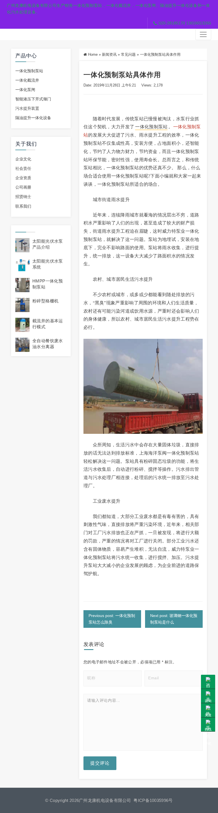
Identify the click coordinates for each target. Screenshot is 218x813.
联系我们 (23, 206)
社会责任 (23, 168)
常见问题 (128, 54)
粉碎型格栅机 (45, 300)
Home (93, 54)
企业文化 (23, 159)
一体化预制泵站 (29, 71)
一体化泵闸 (25, 89)
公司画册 (23, 187)
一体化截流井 (27, 80)
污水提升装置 (27, 108)
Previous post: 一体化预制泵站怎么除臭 (112, 618)
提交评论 (100, 763)
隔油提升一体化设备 (33, 117)
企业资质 (23, 178)
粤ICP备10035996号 (153, 800)
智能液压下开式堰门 (33, 99)
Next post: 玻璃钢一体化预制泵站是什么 (173, 618)
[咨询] (208, 682)
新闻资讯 (109, 54)
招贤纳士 (23, 196)
